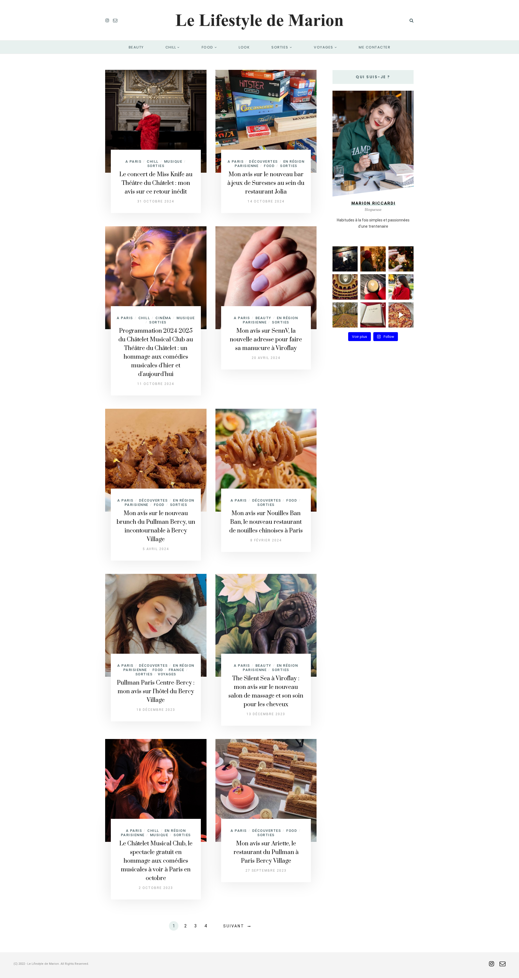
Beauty (136, 47)
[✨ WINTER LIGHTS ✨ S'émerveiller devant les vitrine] (372, 259)
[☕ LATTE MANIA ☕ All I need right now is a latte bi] (372, 286)
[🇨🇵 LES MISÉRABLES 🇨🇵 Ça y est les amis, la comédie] (372, 315)
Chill (170, 47)
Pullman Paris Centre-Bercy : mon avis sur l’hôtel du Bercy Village (156, 691)
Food (207, 47)
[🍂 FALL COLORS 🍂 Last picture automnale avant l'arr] (345, 315)
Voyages (323, 47)
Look (244, 47)
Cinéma (163, 318)
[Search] (412, 20)
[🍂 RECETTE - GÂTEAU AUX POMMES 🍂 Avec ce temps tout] (401, 315)
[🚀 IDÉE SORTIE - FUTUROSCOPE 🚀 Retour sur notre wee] (345, 259)
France (176, 670)
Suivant (233, 926)
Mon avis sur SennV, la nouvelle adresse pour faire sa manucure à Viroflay (266, 339)
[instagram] (107, 20)
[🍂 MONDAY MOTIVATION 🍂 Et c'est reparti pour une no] (401, 286)
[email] (115, 20)
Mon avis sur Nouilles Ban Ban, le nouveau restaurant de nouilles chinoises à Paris (266, 522)
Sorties (279, 47)
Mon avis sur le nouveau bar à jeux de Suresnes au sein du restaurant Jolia (265, 183)
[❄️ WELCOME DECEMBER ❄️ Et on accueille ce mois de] (401, 259)
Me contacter (374, 47)
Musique (173, 161)
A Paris (133, 161)
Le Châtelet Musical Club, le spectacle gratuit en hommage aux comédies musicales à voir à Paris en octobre (155, 861)
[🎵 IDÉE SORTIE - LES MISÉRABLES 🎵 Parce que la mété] (345, 286)
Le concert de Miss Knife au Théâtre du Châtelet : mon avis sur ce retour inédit (155, 183)
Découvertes (263, 161)
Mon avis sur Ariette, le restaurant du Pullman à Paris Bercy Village (266, 852)
